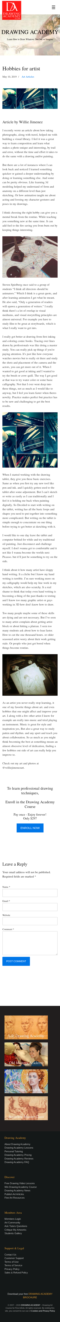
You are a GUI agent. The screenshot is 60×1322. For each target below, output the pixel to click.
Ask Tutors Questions (15, 1226)
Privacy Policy (12, 1269)
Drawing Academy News (17, 1190)
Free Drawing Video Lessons (19, 1183)
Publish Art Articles (14, 1194)
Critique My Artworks (15, 1229)
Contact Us (10, 1254)
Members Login (12, 1218)
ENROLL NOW (30, 828)
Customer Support (14, 1258)
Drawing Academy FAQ (16, 1162)
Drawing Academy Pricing (18, 1155)
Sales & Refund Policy (16, 1272)
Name (6, 886)
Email (6, 900)
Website (6, 915)
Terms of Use (11, 1261)
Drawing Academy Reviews (18, 1158)
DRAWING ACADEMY (30, 32)
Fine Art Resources (14, 1197)
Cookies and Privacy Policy (43, 1311)
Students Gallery (13, 1233)
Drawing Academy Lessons (18, 1147)
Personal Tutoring (13, 1151)
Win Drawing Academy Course (20, 1187)
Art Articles (28, 76)
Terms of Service (13, 1265)
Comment (8, 929)
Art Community (12, 1222)
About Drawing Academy (17, 1144)
